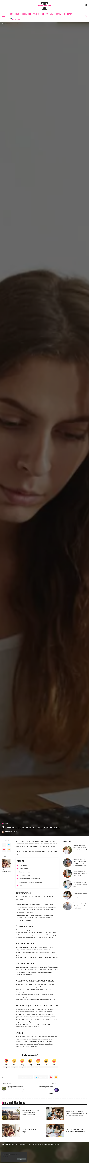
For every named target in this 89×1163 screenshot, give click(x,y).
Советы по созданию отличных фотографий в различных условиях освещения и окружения (80, 862)
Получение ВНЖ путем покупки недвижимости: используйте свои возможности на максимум (32, 1113)
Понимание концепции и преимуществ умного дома (80, 884)
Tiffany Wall (7, 831)
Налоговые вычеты (24, 872)
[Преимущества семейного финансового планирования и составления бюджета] (55, 1113)
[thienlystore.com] (44, 6)
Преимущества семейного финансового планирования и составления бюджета (76, 1113)
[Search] (85, 16)
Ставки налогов (23, 869)
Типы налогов (23, 865)
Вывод (21, 885)
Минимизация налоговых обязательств (30, 882)
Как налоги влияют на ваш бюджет (29, 879)
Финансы (6, 823)
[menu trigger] (4, 16)
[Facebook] (4, 845)
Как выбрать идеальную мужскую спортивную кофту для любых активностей (80, 906)
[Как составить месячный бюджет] (6, 863)
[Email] (9, 850)
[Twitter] (9, 845)
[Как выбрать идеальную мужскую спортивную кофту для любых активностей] (67, 906)
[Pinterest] (4, 850)
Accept (21, 1159)
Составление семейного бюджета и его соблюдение (80, 895)
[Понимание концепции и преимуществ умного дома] (67, 884)
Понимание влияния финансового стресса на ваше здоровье (80, 873)
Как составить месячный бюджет (6, 870)
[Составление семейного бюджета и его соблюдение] (67, 895)
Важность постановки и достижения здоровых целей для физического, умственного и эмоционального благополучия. (80, 850)
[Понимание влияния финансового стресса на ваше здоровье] (67, 873)
